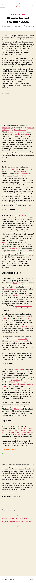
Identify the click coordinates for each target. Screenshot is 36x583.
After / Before (19, 369)
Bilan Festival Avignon (10, 510)
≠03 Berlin (8, 171)
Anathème (16, 380)
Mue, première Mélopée (23, 306)
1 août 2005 (18, 26)
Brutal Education (16, 217)
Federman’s (26, 318)
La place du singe (14, 249)
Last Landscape (25, 327)
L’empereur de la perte (16, 132)
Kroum (20, 435)
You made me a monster (22, 174)
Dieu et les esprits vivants (21, 295)
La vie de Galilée (20, 130)
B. (4, 171)
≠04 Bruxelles (21, 171)
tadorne (9, 26)
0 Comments (30, 26)
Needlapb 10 (22, 339)
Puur (15, 283)
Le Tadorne (10, 579)
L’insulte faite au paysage (18, 382)
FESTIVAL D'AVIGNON (18, 14)
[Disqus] (18, 551)
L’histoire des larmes (10, 289)
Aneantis (15, 169)
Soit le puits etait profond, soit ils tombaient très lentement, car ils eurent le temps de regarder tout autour (18, 431)
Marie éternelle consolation (19, 134)
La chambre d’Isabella (20, 341)
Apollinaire (15, 409)
